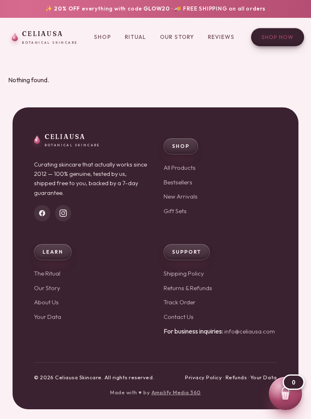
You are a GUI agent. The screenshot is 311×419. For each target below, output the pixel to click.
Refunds (236, 377)
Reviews (221, 37)
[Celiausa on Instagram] (63, 213)
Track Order (180, 302)
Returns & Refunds (188, 288)
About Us (46, 302)
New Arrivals (181, 196)
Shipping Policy (184, 273)
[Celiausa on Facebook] (42, 213)
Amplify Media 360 (176, 392)
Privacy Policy (203, 377)
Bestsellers (178, 182)
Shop (102, 37)
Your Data (47, 317)
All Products (180, 167)
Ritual (136, 37)
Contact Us (179, 317)
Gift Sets (175, 211)
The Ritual (47, 273)
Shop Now (278, 37)
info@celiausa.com (249, 331)
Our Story (177, 37)
